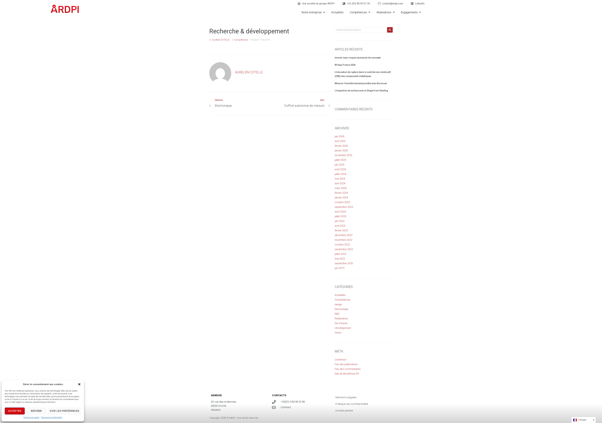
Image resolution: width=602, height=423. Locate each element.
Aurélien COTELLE (221, 40)
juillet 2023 (340, 216)
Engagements (409, 12)
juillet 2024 (340, 174)
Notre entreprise (311, 12)
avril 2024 (340, 183)
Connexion (340, 359)
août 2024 (340, 169)
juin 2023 (339, 221)
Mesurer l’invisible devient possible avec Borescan (361, 83)
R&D (337, 313)
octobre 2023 (342, 202)
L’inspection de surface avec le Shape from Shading (361, 90)
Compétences (358, 12)
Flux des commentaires (348, 369)
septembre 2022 (344, 249)
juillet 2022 (340, 253)
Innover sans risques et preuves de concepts (358, 57)
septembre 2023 (344, 206)
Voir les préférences (64, 411)
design (338, 304)
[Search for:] (360, 30)
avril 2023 (340, 225)
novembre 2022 (343, 239)
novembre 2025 (343, 155)
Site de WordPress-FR (347, 373)
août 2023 (340, 211)
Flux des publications (346, 364)
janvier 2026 (341, 150)
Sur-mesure (341, 323)
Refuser (36, 411)
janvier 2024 (341, 197)
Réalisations (384, 12)
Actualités (337, 12)
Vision (338, 332)
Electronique (341, 309)
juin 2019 (339, 268)
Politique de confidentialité (51, 417)
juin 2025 (339, 164)
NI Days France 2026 (345, 65)
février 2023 (341, 230)
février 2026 (341, 145)
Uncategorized (343, 327)
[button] (79, 384)
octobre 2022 (342, 244)
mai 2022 (340, 258)
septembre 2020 (344, 263)
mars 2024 (341, 188)
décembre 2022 (343, 235)
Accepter (14, 411)
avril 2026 (340, 141)
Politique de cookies (31, 417)
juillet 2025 (340, 159)
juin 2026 (339, 136)
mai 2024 (340, 178)
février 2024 (341, 192)
